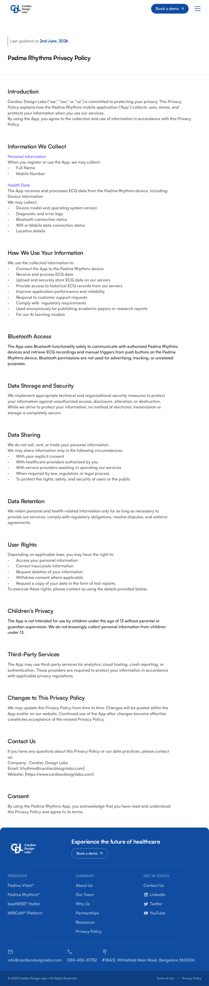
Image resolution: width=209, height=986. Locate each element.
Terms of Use (165, 978)
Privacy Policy (191, 978)
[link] (35, 960)
